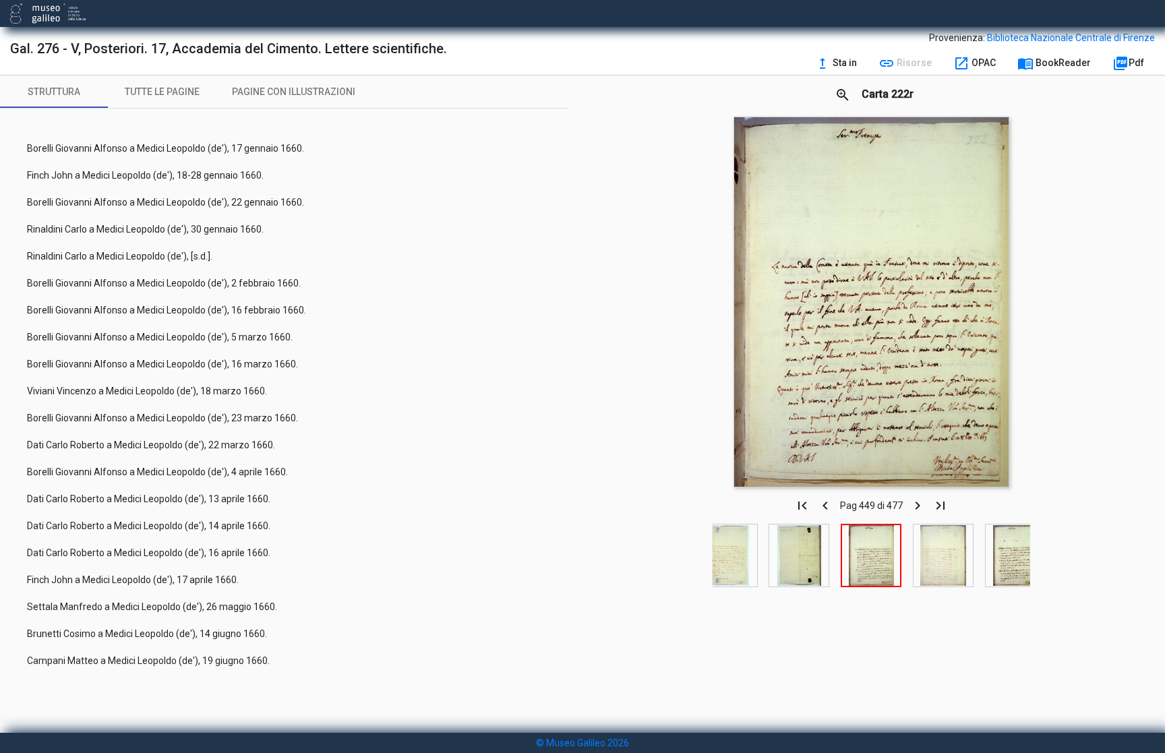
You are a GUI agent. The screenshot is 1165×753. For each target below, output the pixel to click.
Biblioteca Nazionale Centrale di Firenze (1071, 37)
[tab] (54, 92)
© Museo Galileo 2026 (582, 742)
